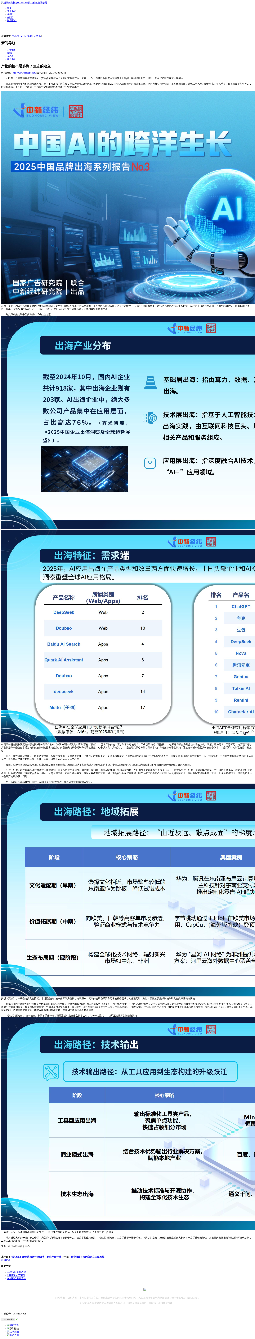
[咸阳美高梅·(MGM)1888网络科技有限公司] (24, 2)
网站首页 (14, 1325)
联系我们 (12, 20)
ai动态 (10, 17)
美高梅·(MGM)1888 (22, 36)
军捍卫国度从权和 (16, 1272)
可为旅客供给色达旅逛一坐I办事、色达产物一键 (36, 1256)
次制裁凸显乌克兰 (16, 1278)
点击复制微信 (8, 1319)
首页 (9, 8)
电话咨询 (14, 1335)
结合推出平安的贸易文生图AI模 (87, 1256)
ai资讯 (10, 14)
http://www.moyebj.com (24, 73)
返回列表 (6, 1260)
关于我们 (12, 11)
